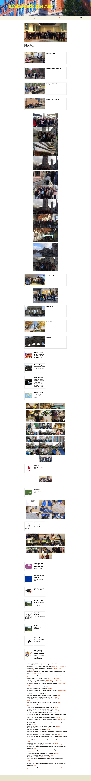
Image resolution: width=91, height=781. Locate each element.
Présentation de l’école (20, 18)
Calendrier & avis (68, 18)
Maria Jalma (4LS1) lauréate (59, 666)
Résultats (45, 663)
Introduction (54, 704)
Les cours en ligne (32, 18)
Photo (60, 680)
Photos (53, 664)
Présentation (33, 673)
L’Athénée (41, 18)
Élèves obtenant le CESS (52, 680)
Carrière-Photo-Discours (54, 678)
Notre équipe (50, 18)
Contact (76, 18)
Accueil (10, 18)
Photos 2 (56, 663)
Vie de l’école (58, 18)
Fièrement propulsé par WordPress (45, 778)
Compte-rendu (61, 675)
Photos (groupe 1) (58, 668)
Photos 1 (50, 663)
